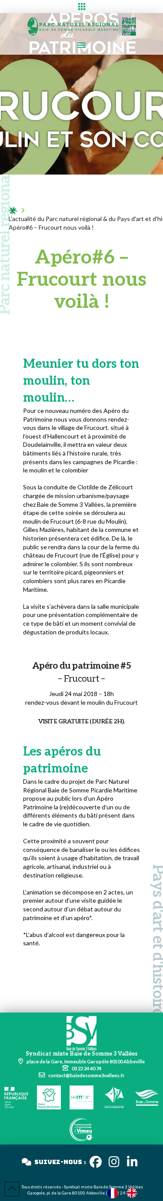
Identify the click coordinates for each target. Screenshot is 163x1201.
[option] (134, 1193)
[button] (81, 6)
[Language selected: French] (126, 1192)
